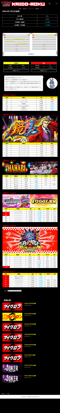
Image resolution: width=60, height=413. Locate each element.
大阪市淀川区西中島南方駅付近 (15, 290)
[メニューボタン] (56, 3)
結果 (5, 290)
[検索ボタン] (49, 3)
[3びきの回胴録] (23, 3)
